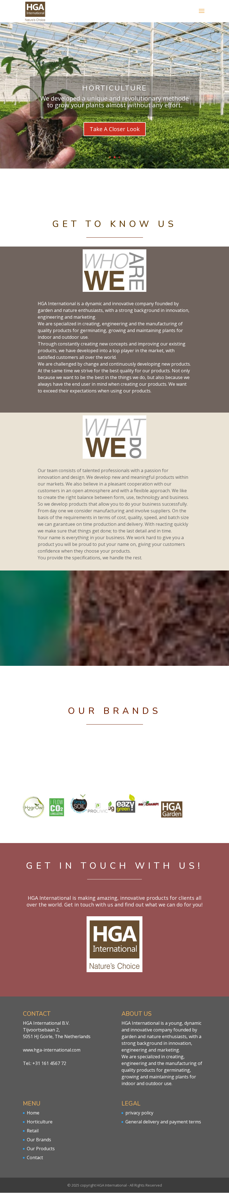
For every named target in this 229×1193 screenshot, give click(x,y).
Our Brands (39, 1140)
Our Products (41, 1148)
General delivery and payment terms (163, 1122)
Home (33, 1113)
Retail (33, 1131)
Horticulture (40, 1122)
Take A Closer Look (115, 129)
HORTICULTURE (114, 88)
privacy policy (139, 1113)
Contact (35, 1157)
